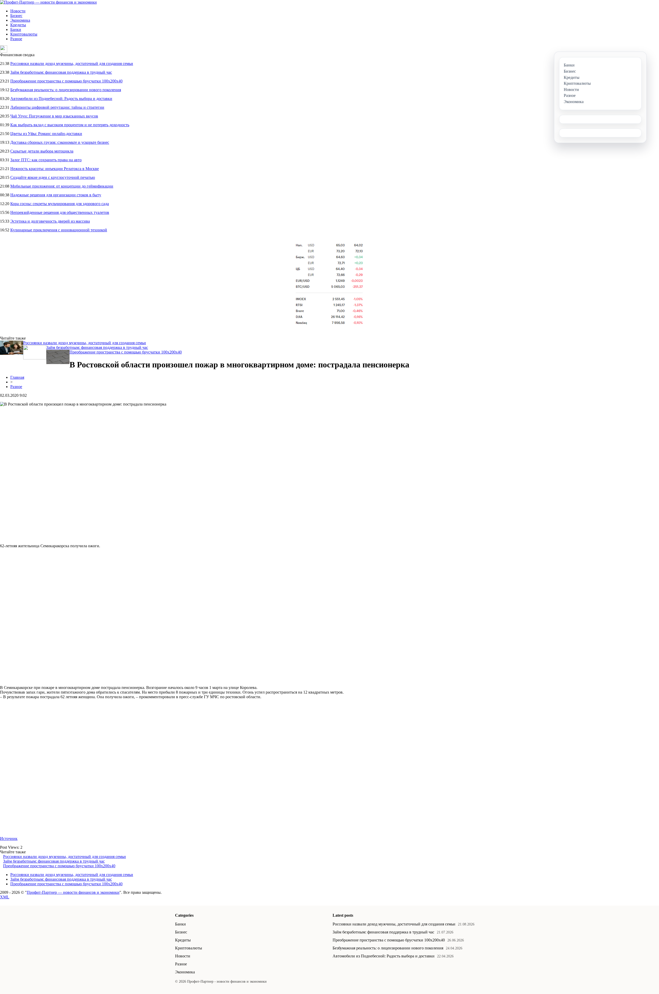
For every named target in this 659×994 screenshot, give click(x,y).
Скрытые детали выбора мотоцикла (41, 151)
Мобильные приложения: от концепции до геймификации (61, 186)
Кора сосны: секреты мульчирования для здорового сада (59, 203)
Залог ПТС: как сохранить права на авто (46, 160)
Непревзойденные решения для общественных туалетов (59, 212)
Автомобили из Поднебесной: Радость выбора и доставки (61, 98)
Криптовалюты (23, 34)
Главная (17, 377)
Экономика (20, 20)
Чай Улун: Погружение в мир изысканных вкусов (54, 116)
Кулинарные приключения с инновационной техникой (58, 230)
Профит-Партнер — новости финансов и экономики (73, 892)
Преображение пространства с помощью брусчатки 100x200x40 (66, 81)
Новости (17, 11)
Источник (9, 838)
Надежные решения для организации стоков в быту (55, 195)
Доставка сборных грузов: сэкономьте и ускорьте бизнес (59, 142)
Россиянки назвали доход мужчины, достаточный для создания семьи (71, 63)
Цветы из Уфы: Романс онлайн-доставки (46, 133)
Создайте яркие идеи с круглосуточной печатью (52, 177)
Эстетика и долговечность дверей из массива (50, 221)
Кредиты (18, 25)
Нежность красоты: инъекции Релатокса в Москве (54, 168)
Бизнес (16, 15)
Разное (16, 39)
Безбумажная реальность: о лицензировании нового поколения (65, 90)
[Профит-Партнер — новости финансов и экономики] (48, 2)
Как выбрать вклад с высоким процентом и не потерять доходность (69, 125)
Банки (15, 29)
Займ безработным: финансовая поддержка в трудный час (61, 72)
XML (4, 897)
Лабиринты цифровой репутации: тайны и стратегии (57, 107)
